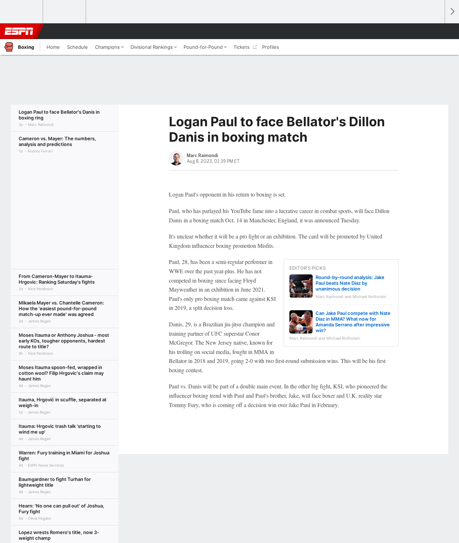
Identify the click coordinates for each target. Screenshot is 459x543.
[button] (436, 31)
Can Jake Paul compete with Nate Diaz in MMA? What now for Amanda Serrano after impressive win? (353, 321)
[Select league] (22, 11)
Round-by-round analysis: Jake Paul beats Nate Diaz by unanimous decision (350, 283)
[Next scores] (452, 11)
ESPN (19, 31)
